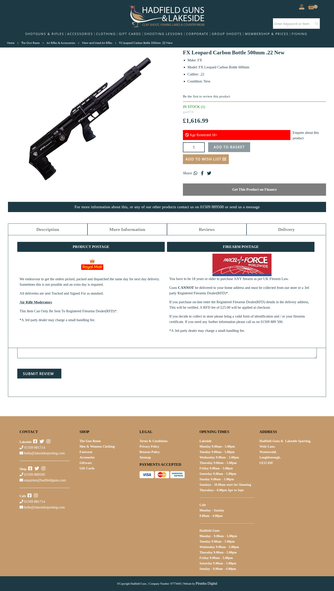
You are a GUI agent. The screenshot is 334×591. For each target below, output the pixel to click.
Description (47, 229)
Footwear (86, 452)
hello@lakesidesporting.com (44, 453)
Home (11, 43)
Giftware (86, 463)
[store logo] (167, 15)
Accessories (87, 457)
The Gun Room (30, 43)
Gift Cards (87, 468)
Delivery (286, 229)
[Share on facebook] (202, 173)
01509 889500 (34, 474)
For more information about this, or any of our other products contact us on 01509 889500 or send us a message (167, 207)
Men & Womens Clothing (97, 446)
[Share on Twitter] (209, 173)
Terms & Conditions (153, 441)
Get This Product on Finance (254, 189)
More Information (127, 229)
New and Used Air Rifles (97, 43)
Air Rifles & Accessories (61, 43)
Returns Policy (150, 452)
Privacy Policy (149, 446)
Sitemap (145, 457)
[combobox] (296, 23)
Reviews (207, 229)
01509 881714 (34, 447)
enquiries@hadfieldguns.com (45, 480)
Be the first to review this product (206, 96)
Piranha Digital (206, 583)
